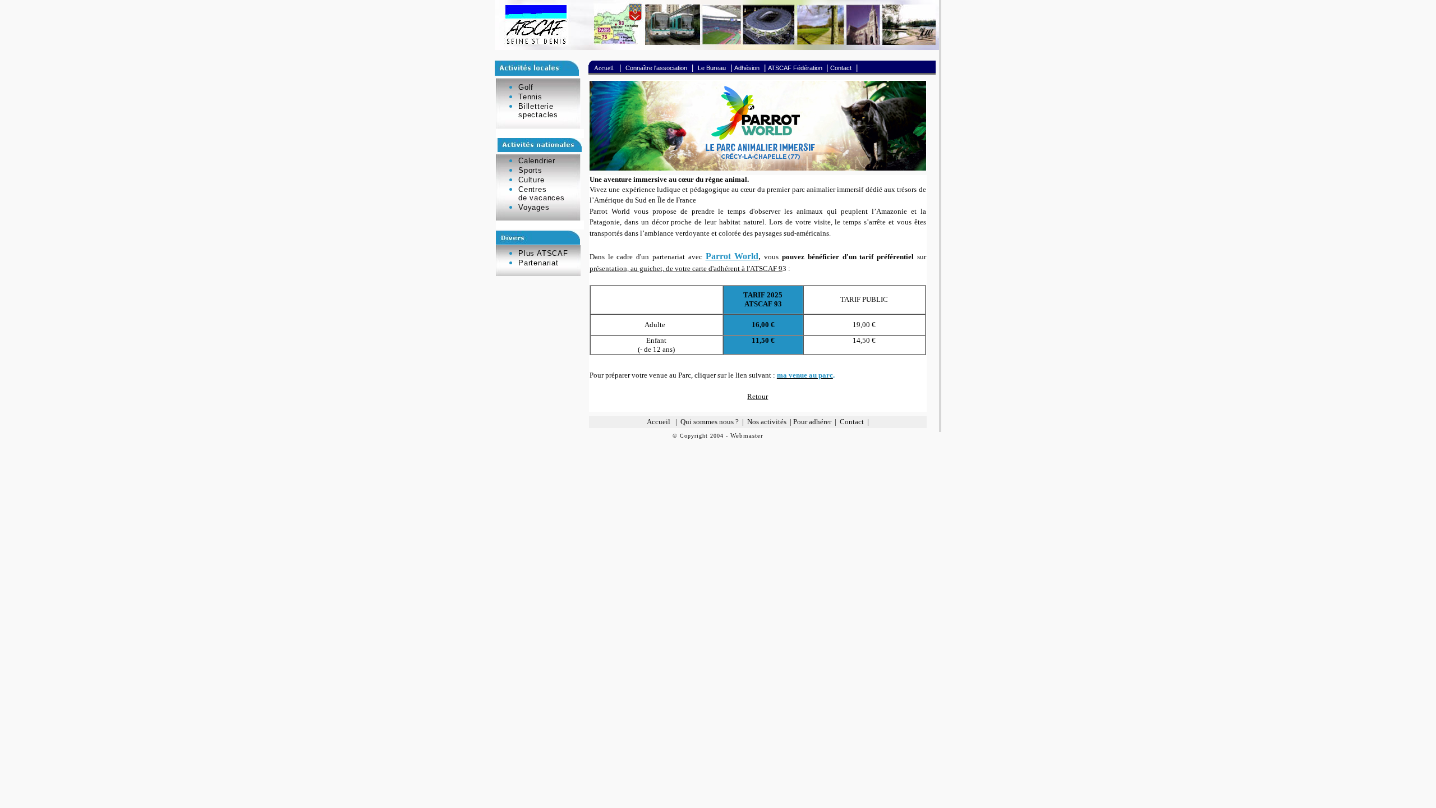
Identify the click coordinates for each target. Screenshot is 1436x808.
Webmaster (746, 435)
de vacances (541, 198)
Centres (532, 189)
